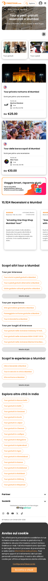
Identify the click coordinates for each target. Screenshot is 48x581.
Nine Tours (14, 160)
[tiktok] (22, 513)
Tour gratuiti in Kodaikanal (15, 468)
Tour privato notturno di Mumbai (21, 92)
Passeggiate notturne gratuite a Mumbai (21, 313)
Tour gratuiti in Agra (12, 451)
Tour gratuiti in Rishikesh (14, 473)
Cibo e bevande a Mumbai (15, 366)
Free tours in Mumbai (17, 9)
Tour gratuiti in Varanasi (14, 411)
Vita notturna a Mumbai (14, 377)
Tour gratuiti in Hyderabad (15, 445)
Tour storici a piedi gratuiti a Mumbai (20, 277)
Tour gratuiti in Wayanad (14, 485)
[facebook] (8, 513)
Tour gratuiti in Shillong (14, 479)
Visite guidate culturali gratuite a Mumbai (22, 288)
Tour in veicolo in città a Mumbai (18, 371)
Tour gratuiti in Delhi (12, 406)
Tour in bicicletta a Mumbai (15, 319)
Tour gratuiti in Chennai (14, 428)
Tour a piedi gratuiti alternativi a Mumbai (21, 283)
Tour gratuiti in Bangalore (15, 440)
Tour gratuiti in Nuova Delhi (15, 400)
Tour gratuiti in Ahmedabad (16, 456)
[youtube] (12, 513)
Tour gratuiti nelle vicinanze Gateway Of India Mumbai (25, 331)
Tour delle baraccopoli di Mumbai (22, 148)
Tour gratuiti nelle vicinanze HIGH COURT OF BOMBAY (25, 336)
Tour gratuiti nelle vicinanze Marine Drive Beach (24, 342)
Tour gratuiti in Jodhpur (14, 434)
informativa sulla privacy (26, 551)
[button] (15, 49)
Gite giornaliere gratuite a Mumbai (19, 308)
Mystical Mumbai (16, 103)
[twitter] (17, 513)
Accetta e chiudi (24, 569)
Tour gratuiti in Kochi (13, 417)
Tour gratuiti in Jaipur (13, 423)
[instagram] (3, 513)
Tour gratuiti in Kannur (13, 462)
